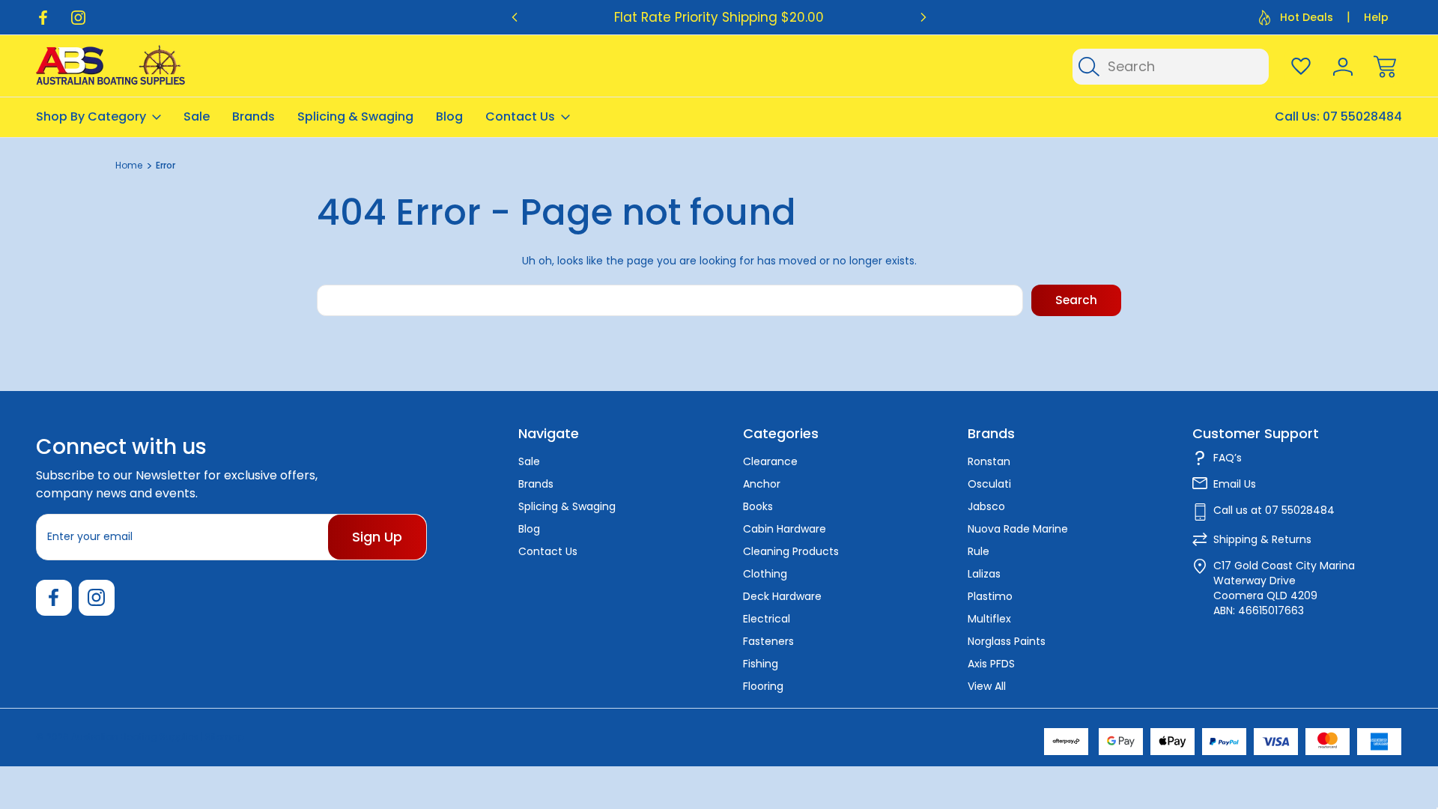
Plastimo (990, 596)
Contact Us (520, 116)
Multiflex (989, 618)
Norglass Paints (1007, 641)
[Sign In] (1343, 66)
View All (987, 686)
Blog (449, 116)
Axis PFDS (991, 663)
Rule (978, 551)
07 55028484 (1362, 116)
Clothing (765, 573)
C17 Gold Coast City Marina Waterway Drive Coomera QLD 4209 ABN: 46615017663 (1284, 588)
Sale (196, 116)
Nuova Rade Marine (1018, 528)
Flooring (763, 686)
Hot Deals (1306, 17)
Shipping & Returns (1262, 539)
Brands (253, 116)
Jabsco (986, 506)
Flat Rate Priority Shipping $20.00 (719, 17)
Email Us (1234, 483)
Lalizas (984, 573)
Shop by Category (91, 116)
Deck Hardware (782, 596)
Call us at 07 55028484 (1274, 510)
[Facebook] (43, 17)
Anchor (761, 483)
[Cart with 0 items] (1385, 66)
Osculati (989, 483)
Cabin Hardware (784, 528)
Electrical (766, 618)
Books (758, 506)
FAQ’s (1227, 457)
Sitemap (224, 736)
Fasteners (768, 641)
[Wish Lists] (1301, 66)
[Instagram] (78, 17)
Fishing (760, 663)
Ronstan (989, 461)
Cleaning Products (791, 551)
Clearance (770, 461)
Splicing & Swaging (355, 116)
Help (1376, 17)
